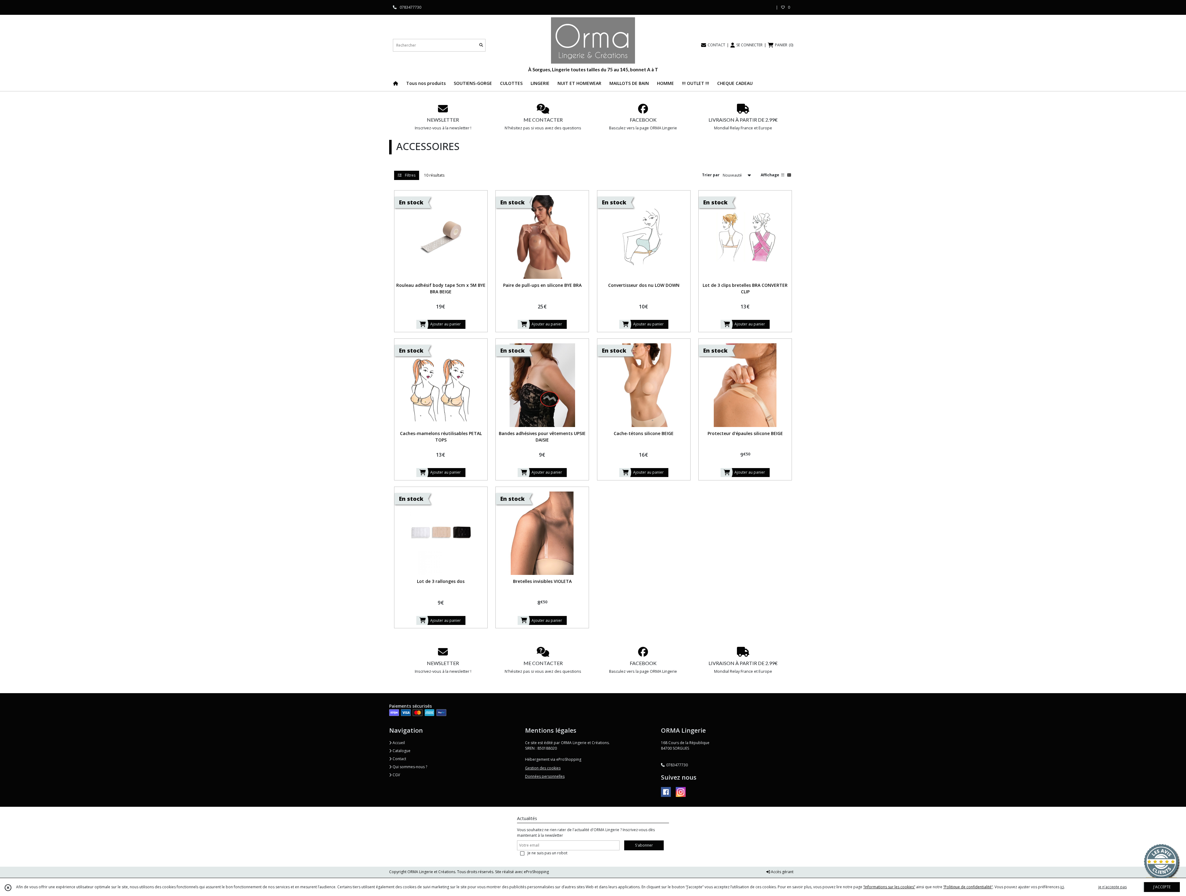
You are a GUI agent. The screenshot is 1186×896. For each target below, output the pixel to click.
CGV (396, 774)
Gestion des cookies (543, 768)
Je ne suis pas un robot (547, 853)
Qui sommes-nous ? (409, 766)
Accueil (398, 742)
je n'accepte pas (1112, 887)
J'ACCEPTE (1162, 887)
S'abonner (644, 845)
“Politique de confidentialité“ (968, 887)
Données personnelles (545, 776)
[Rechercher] (481, 45)
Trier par (711, 175)
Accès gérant (781, 871)
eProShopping (536, 871)
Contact (399, 758)
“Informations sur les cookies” (889, 887)
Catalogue (401, 750)
